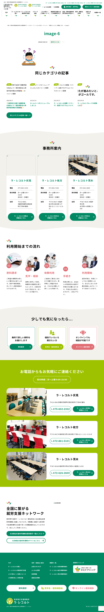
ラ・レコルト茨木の (83, 217)
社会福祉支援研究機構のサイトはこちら (26, 541)
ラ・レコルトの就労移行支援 (25, 12)
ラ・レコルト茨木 (83, 180)
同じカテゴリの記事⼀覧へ (19, 115)
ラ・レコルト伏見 (21, 180)
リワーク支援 (35, 12)
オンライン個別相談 (83, 347)
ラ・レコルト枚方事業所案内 (58, 570)
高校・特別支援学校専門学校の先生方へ (68, 12)
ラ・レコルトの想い (16, 12)
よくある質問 (47, 7)
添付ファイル (55, 42)
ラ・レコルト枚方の (52, 217)
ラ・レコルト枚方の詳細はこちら (84, 441)
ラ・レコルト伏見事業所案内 (58, 566)
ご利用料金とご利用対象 (15, 577)
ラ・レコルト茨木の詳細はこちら (84, 473)
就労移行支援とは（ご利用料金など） (56, 12)
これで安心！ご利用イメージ (44, 12)
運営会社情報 (36, 577)
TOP (6, 12)
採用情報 (56, 7)
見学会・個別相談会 (52, 347)
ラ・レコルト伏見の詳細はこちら (84, 409)
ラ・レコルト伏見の (21, 217)
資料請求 (21, 347)
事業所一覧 (97, 12)
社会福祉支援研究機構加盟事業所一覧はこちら (26, 534)
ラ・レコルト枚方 (52, 180)
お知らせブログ (88, 12)
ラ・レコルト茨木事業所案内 (58, 574)
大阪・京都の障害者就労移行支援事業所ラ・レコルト (16, 2)
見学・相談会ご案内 (79, 12)
